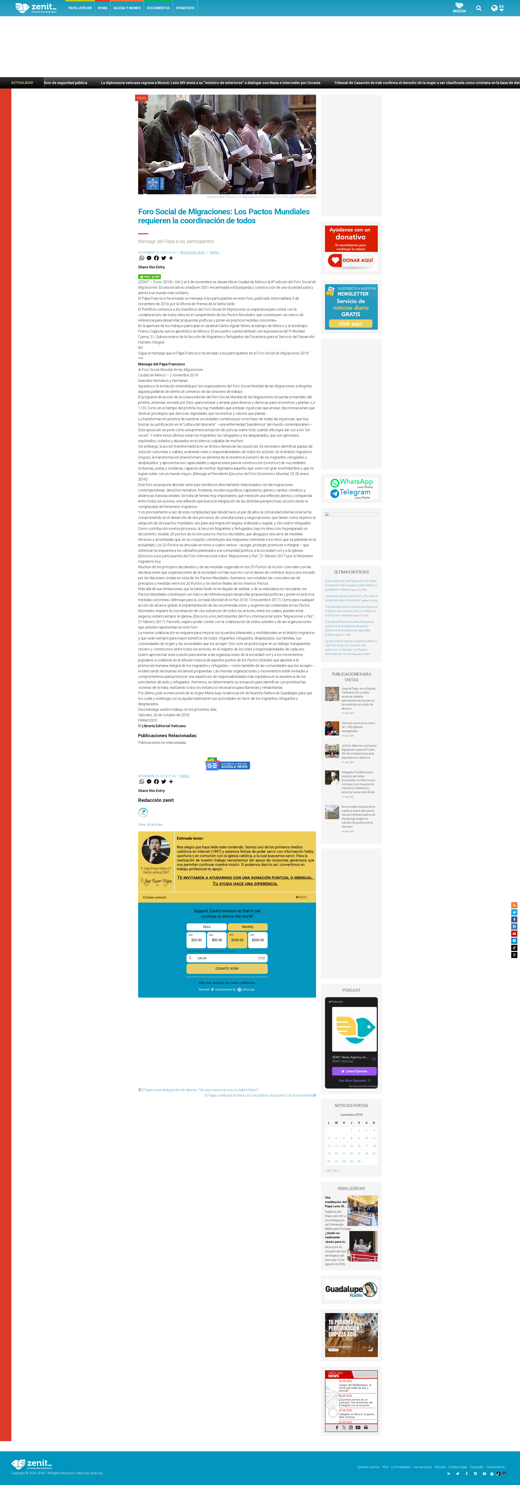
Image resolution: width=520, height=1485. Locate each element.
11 (374, 1138)
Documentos (158, 8)
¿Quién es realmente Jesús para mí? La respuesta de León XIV (454, 83)
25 (374, 1153)
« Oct (328, 1170)
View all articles (150, 824)
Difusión (440, 1467)
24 (366, 1153)
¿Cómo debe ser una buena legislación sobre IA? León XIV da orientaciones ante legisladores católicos (359, 751)
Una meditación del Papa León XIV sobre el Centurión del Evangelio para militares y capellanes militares (351, 585)
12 (328, 1146)
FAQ (385, 1467)
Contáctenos (495, 1467)
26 (328, 1161)
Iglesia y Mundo (127, 8)
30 (359, 1161)
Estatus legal (458, 1467)
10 (366, 1138)
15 (351, 1146)
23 (359, 1153)
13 (336, 1146)
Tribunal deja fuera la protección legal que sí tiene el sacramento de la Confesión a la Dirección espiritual (351, 611)
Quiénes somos (368, 1467)
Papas (141, 98)
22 (351, 1153)
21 (344, 1153)
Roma (102, 8)
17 (366, 1146)
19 (328, 1153)
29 (351, 1161)
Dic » (336, 1170)
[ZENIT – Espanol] (40, 8)
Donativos (185, 8)
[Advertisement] (260, 46)
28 (344, 1161)
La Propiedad (400, 1467)
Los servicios (422, 1467)
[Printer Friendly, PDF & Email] (149, 276)
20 (336, 1153)
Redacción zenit (193, 252)
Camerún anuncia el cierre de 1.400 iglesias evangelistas (358, 727)
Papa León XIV (80, 8)
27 (336, 1161)
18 (374, 1146)
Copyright (476, 1467)
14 (344, 1146)
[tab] (338, 1374)
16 (359, 1146)
